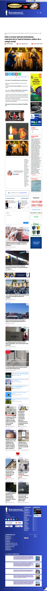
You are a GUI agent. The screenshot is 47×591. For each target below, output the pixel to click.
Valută (31, 212)
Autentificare (38, 1)
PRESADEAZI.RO (35, 534)
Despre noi (8, 536)
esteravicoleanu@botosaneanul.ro (18, 172)
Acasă (6, 33)
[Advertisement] (23, 24)
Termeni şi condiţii (10, 546)
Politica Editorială (27, 527)
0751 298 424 (8, 515)
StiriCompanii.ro (35, 536)
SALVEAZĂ (26, 222)
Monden (27, 523)
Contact (8, 540)
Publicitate (8, 538)
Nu (32, 132)
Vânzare (40, 212)
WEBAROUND (41, 588)
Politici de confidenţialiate (12, 544)
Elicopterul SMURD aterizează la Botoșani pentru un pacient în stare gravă (12, 202)
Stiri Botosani (9, 33)
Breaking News (28, 515)
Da (32, 130)
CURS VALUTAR (36, 209)
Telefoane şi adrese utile (11, 543)
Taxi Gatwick (35, 535)
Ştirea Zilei (27, 512)
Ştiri (26, 517)
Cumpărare (37, 212)
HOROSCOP (36, 198)
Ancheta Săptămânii (27, 510)
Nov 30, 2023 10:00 (37, 43)
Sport (26, 525)
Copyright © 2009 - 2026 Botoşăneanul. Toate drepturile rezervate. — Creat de (23, 588)
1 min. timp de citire (23, 43)
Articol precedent (10, 198)
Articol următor (24, 198)
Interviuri (27, 520)
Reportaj (27, 519)
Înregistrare (44, 1)
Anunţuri (8, 541)
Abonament (8, 549)
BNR (35, 212)
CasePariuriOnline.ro (31, 534)
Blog (26, 522)
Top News (27, 514)
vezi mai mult (35, 175)
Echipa (26, 530)
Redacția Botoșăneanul (18, 171)
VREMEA (36, 217)
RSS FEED (8, 548)
